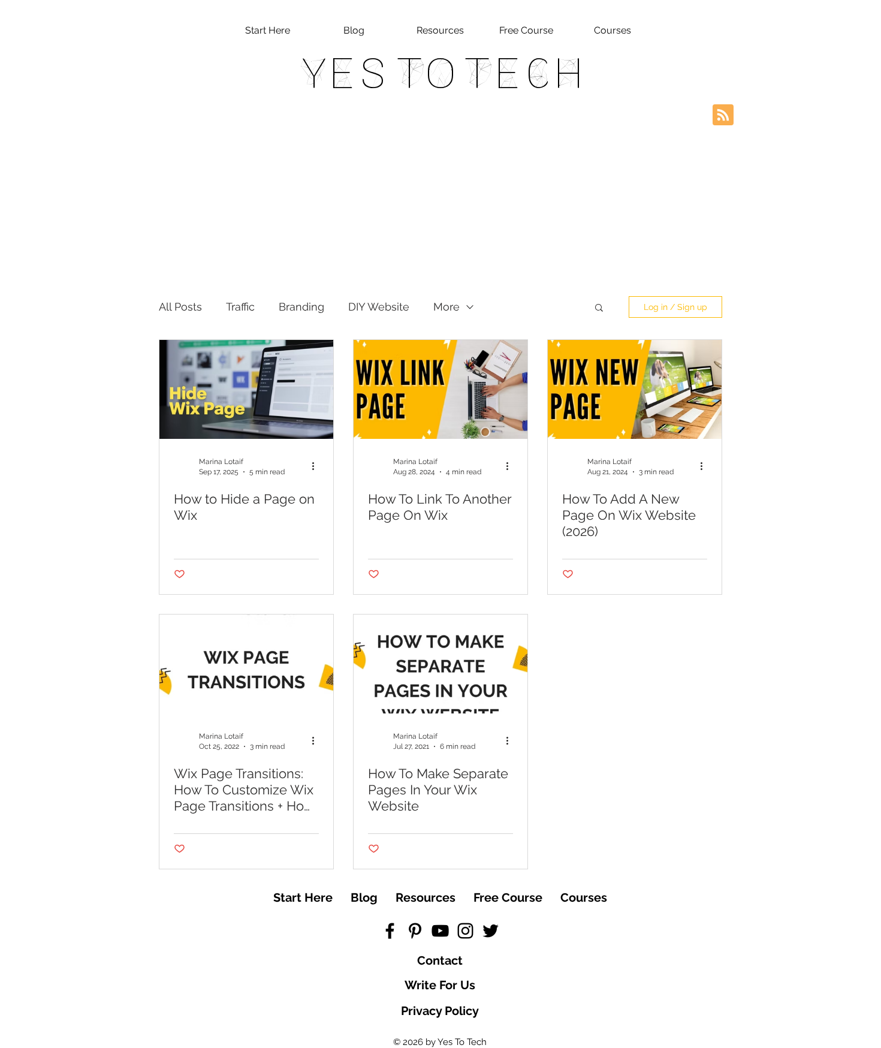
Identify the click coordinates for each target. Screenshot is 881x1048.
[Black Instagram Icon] (465, 930)
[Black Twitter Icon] (490, 930)
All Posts (180, 306)
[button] (599, 308)
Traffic (240, 306)
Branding (301, 306)
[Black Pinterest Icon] (415, 930)
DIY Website (378, 306)
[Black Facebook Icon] (389, 930)
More (446, 306)
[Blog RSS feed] (723, 115)
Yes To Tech (441, 73)
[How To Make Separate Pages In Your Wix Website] (440, 664)
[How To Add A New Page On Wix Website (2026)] (635, 389)
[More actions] (317, 466)
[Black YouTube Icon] (440, 930)
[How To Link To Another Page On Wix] (440, 389)
